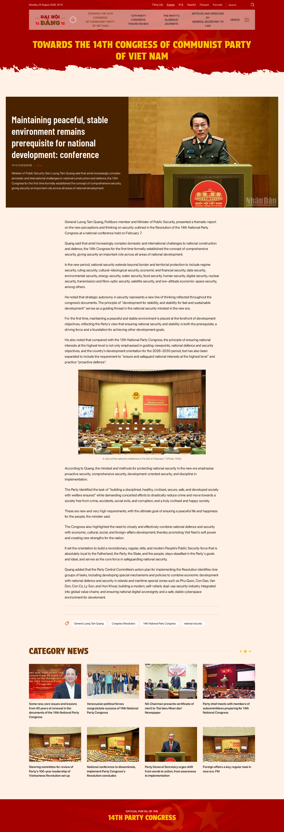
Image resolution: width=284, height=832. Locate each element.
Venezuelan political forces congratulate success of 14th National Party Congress (112, 708)
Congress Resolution (123, 623)
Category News (58, 651)
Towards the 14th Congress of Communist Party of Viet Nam (142, 50)
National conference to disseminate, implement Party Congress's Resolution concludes (111, 771)
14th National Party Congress (159, 623)
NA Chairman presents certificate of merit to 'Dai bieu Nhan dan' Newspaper (169, 708)
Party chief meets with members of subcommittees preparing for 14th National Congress (226, 708)
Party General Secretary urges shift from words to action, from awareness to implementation (170, 771)
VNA (39, 165)
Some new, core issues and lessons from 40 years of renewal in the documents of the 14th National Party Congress (54, 710)
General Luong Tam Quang (89, 623)
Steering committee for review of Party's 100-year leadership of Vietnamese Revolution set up (51, 771)
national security (193, 623)
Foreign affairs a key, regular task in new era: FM (227, 769)
